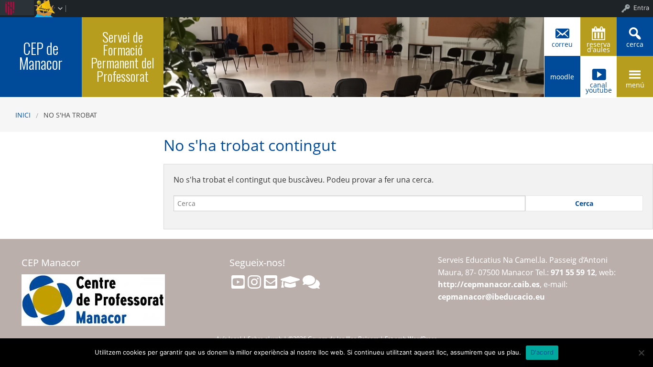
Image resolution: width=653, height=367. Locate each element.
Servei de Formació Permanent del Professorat (122, 56)
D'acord (542, 352)
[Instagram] (254, 282)
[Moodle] (290, 282)
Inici (23, 114)
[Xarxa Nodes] (311, 282)
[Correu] (270, 282)
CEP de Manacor (41, 55)
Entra (641, 7)
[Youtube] (238, 282)
